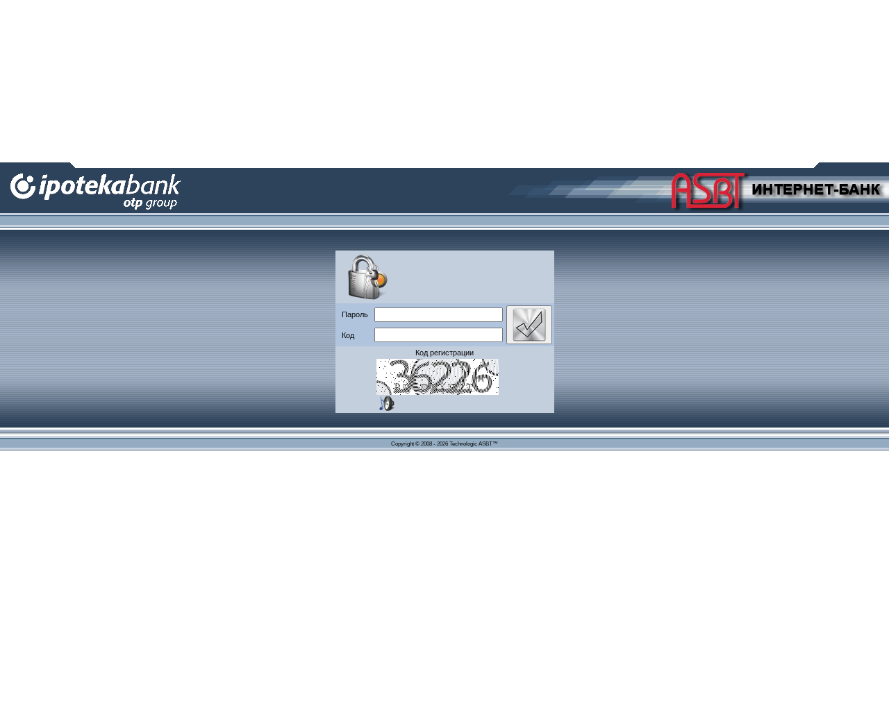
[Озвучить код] (386, 403)
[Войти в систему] (529, 324)
